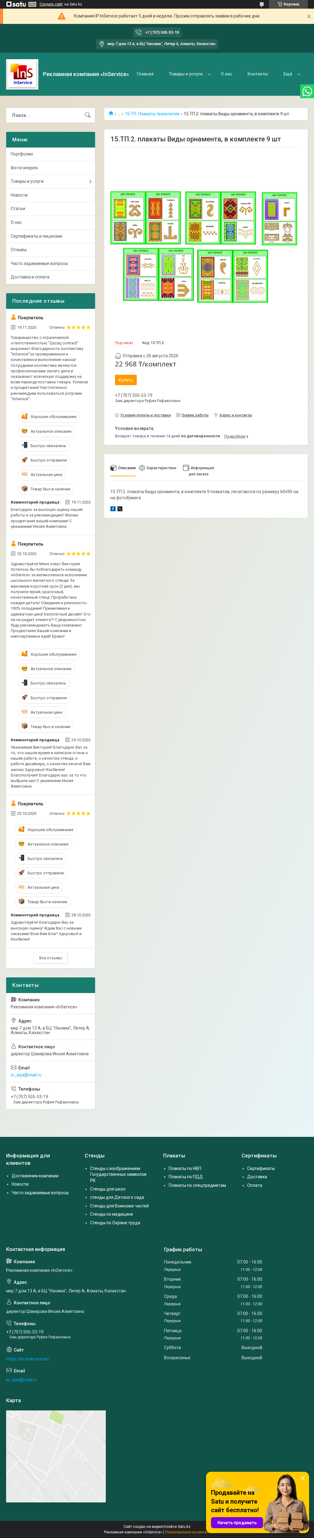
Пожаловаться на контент (187, 1532)
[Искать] (87, 115)
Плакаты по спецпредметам (197, 1185)
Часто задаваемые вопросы (39, 263)
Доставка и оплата (30, 276)
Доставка (257, 1176)
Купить (126, 380)
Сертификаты (261, 1168)
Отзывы (19, 249)
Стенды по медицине (111, 1214)
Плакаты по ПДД (186, 1176)
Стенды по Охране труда (115, 1222)
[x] (119, 509)
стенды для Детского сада (117, 1197)
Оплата (254, 1185)
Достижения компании (35, 1175)
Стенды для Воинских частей (119, 1205)
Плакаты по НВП (185, 1168)
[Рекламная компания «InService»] (22, 74)
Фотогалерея (24, 167)
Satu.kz (184, 1527)
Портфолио (22, 153)
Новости (19, 195)
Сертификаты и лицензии (36, 236)
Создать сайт (51, 4)
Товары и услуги (186, 73)
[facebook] (113, 509)
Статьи (18, 208)
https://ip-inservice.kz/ (28, 1358)
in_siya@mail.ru (26, 1074)
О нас (226, 73)
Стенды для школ (107, 1189)
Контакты (257, 73)
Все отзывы (50, 958)
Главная (145, 73)
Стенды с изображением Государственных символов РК (118, 1174)
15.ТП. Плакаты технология (152, 113)
